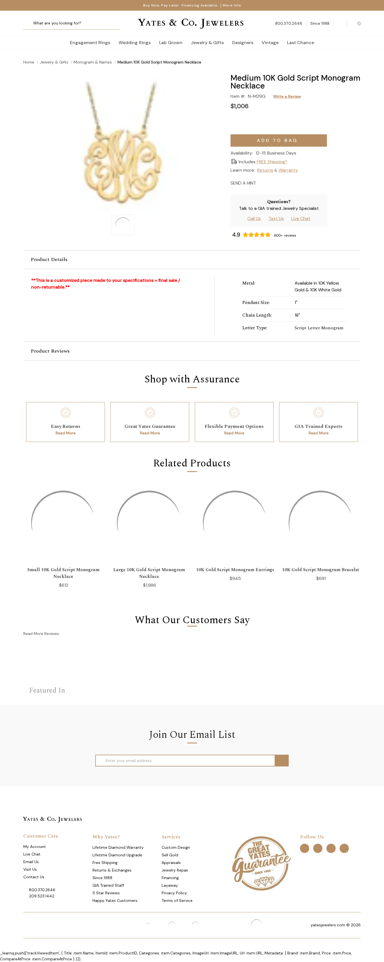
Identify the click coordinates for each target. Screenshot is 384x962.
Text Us (276, 218)
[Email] (262, 182)
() (358, 23)
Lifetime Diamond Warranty (118, 847)
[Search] (29, 23)
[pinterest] (317, 848)
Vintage (270, 43)
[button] (192, 259)
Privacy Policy (174, 892)
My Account (34, 846)
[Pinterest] (282, 182)
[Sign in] (340, 23)
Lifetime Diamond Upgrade (117, 854)
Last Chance (300, 43)
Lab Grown (170, 43)
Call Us (254, 218)
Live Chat (300, 218)
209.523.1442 (41, 896)
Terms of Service (177, 900)
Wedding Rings (135, 43)
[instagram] (331, 848)
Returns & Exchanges (112, 870)
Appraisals (171, 862)
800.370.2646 (42, 889)
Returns (265, 170)
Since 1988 (102, 877)
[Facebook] (272, 182)
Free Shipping (105, 862)
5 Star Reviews (106, 892)
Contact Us (33, 876)
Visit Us (30, 869)
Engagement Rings (90, 43)
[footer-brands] (261, 862)
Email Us (31, 861)
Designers (242, 43)
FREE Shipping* (272, 162)
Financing (170, 877)
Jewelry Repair (175, 870)
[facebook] (304, 848)
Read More (66, 432)
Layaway (170, 885)
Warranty (288, 170)
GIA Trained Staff (108, 885)
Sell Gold (170, 854)
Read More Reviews (41, 633)
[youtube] (344, 848)
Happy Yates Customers (114, 900)
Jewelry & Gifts (207, 43)
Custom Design (176, 847)
